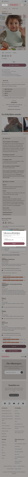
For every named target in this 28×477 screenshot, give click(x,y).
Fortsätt (14, 243)
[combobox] (14, 239)
